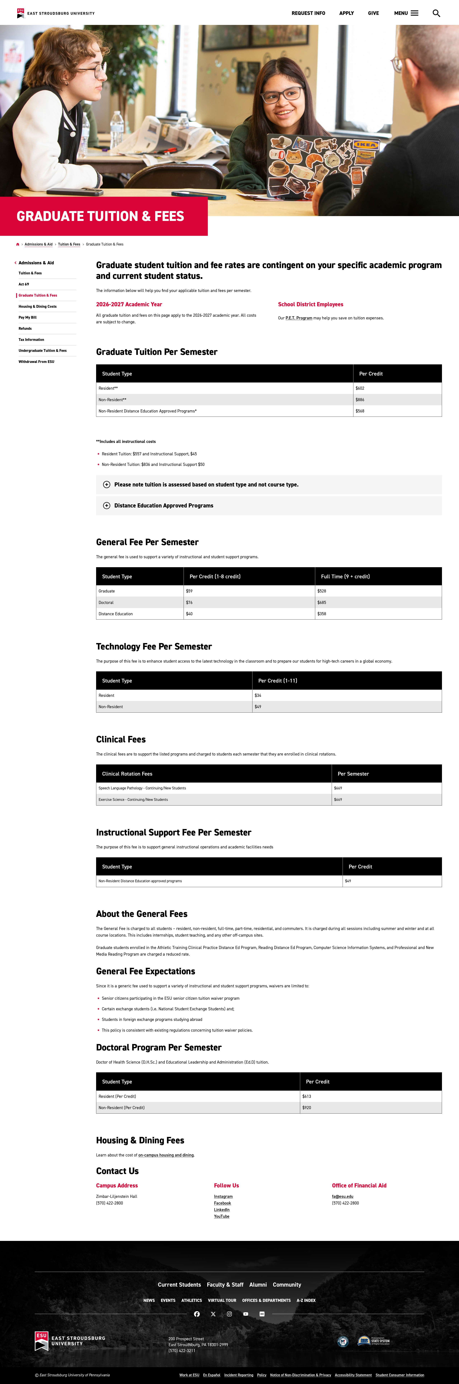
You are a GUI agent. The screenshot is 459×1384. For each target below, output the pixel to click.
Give (373, 13)
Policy (261, 1375)
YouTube (222, 1216)
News (149, 1300)
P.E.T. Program (299, 317)
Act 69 (24, 284)
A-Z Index (306, 1300)
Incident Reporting (238, 1375)
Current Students (179, 1284)
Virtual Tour (222, 1300)
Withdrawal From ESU (36, 361)
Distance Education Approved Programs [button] (163, 505)
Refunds (25, 328)
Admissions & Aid (39, 244)
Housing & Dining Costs (38, 306)
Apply (346, 13)
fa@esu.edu (342, 1196)
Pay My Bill (28, 317)
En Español (211, 1375)
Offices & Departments (266, 1300)
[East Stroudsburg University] (55, 13)
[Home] (17, 244)
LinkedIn (222, 1209)
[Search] (436, 13)
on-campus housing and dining (166, 1155)
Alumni (258, 1284)
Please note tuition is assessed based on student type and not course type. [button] (206, 484)
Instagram (223, 1196)
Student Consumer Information (400, 1375)
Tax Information (31, 339)
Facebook (222, 1203)
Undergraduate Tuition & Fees (43, 350)
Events (168, 1300)
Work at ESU (189, 1375)
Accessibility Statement (353, 1375)
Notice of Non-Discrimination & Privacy (300, 1375)
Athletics (191, 1300)
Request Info (308, 13)
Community (287, 1284)
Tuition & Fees (69, 244)
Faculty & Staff (225, 1284)
